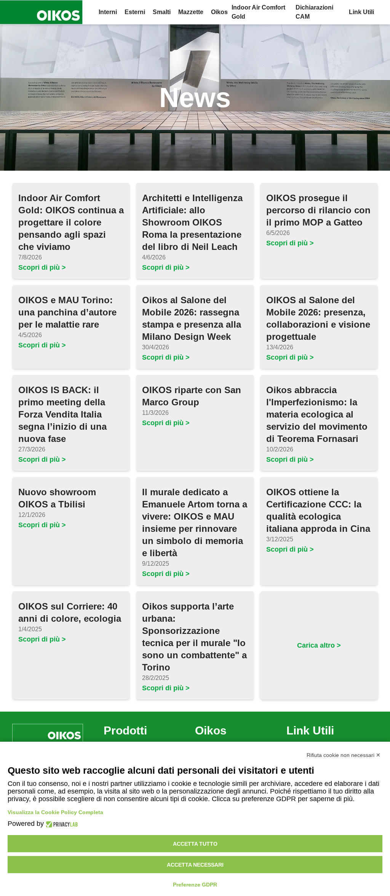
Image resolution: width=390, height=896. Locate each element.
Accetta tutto (195, 844)
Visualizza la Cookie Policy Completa (55, 812)
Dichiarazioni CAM (314, 12)
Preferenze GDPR (195, 885)
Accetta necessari (195, 865)
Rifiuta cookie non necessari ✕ (343, 755)
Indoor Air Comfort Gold (258, 12)
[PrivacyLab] (61, 823)
